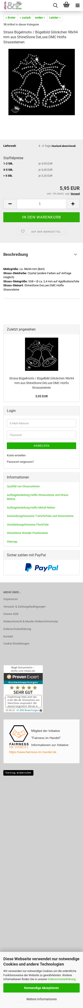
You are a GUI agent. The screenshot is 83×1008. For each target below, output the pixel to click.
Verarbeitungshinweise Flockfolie (28, 524)
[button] (10, 204)
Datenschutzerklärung (61, 979)
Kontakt (8, 636)
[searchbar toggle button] (55, 5)
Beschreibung (15, 254)
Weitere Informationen (41, 999)
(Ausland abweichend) (63, 146)
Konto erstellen (16, 455)
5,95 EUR (41, 396)
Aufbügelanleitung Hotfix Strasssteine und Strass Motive (37, 497)
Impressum (10, 599)
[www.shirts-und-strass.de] (11, 5)
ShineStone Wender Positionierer (27, 533)
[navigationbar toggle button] (77, 5)
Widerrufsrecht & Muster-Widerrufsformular (30, 621)
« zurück (25, 17)
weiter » (40, 17)
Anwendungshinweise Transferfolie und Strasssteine (40, 516)
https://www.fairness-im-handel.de (32, 752)
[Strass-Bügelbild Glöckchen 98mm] (41, 82)
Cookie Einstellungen (16, 643)
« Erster (10, 17)
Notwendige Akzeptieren (41, 988)
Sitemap (12, 541)
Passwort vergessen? (20, 461)
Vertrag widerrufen (18, 772)
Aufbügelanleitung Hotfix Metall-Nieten (31, 507)
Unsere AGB (10, 614)
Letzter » (55, 17)
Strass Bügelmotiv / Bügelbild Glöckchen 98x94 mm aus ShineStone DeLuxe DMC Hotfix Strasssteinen (41, 383)
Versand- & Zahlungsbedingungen (24, 606)
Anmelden (42, 445)
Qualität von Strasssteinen (23, 486)
